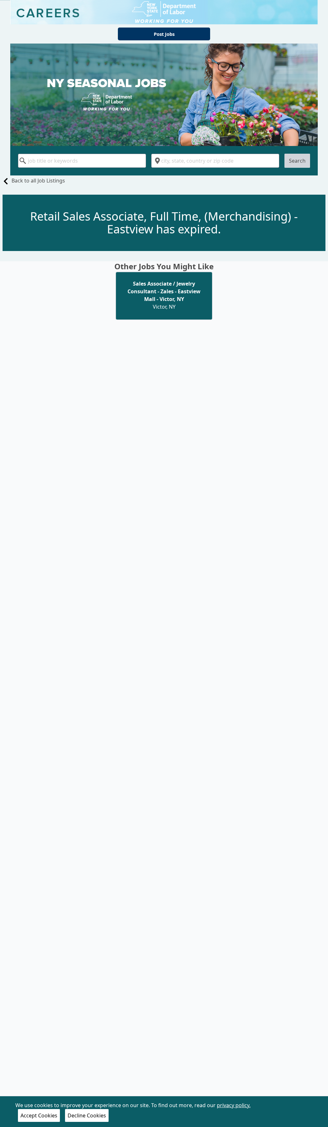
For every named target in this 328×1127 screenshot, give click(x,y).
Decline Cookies (87, 1115)
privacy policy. (233, 1105)
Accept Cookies (38, 1115)
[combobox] (82, 161)
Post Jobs (164, 34)
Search (297, 160)
